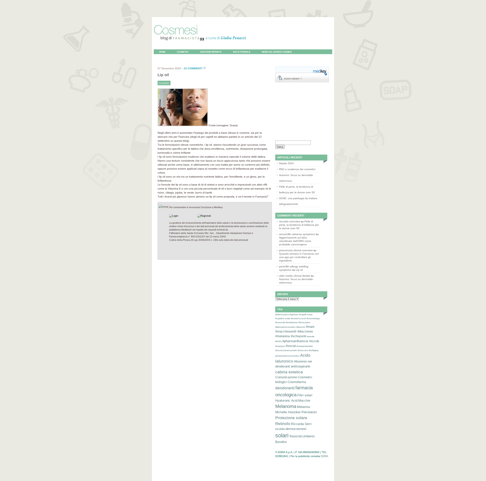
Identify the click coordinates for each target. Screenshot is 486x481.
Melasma (303, 407)
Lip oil (163, 75)
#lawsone (300, 327)
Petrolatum (309, 412)
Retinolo (282, 423)
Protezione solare (291, 417)
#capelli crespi (305, 314)
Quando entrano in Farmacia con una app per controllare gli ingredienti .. (299, 257)
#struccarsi (303, 350)
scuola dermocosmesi (290, 429)
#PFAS (278, 341)
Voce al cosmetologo (172, 56)
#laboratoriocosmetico (285, 327)
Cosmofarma (297, 382)
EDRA (324, 456)
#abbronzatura (282, 314)
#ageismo (294, 314)
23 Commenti (193, 68)
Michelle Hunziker (288, 412)
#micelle (310, 336)
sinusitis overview (289, 221)
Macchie (304, 400)
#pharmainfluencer (295, 341)
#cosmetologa (313, 318)
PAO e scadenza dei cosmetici (297, 169)
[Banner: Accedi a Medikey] (302, 81)
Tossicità (295, 436)
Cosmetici (183, 52)
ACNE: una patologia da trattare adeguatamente (298, 201)
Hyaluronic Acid (286, 400)
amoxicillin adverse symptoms (297, 234)
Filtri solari (304, 395)
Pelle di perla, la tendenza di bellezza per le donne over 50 (297, 189)
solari (281, 435)
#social (291, 346)
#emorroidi (280, 322)
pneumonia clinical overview (296, 250)
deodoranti (285, 388)
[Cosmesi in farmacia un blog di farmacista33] (200, 48)
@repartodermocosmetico (287, 356)
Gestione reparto (211, 52)
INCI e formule (241, 52)
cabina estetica (289, 372)
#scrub (314, 341)
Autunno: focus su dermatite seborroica (296, 178)
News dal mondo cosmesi (277, 52)
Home (162, 52)
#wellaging (313, 350)
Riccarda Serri (301, 424)
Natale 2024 (286, 163)
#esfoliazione (292, 322)
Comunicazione (286, 377)
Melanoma (285, 406)
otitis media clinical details (294, 275)
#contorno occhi (298, 318)
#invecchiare (304, 322)
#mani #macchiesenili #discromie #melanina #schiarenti (294, 331)
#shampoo (280, 346)
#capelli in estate (282, 318)
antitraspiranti (300, 366)
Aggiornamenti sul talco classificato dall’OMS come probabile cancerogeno (295, 241)
